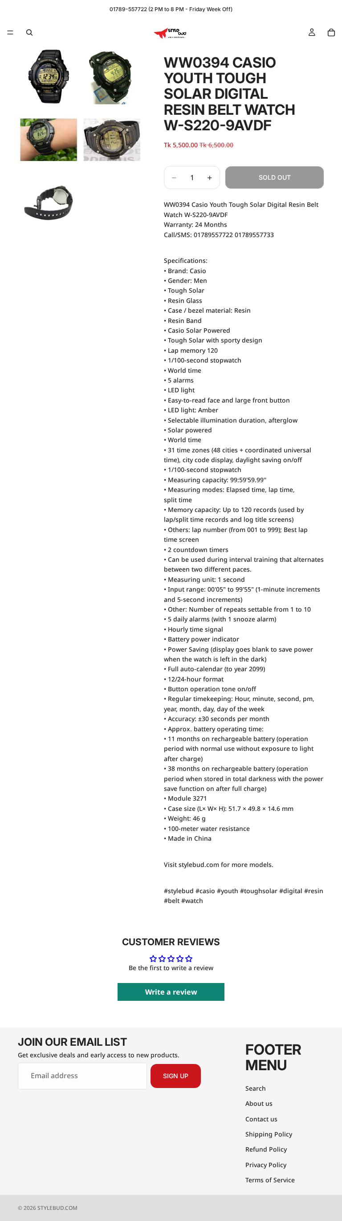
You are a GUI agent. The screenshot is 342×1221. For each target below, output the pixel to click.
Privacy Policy (265, 1165)
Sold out (275, 177)
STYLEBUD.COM (57, 1208)
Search (255, 1088)
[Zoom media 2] (111, 76)
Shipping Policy (268, 1134)
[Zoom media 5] (48, 203)
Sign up (175, 1076)
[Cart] (331, 32)
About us (259, 1103)
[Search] (29, 32)
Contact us (261, 1119)
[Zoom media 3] (48, 139)
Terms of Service (270, 1180)
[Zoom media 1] (48, 76)
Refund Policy (266, 1149)
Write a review (171, 992)
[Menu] (10, 32)
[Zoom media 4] (111, 139)
